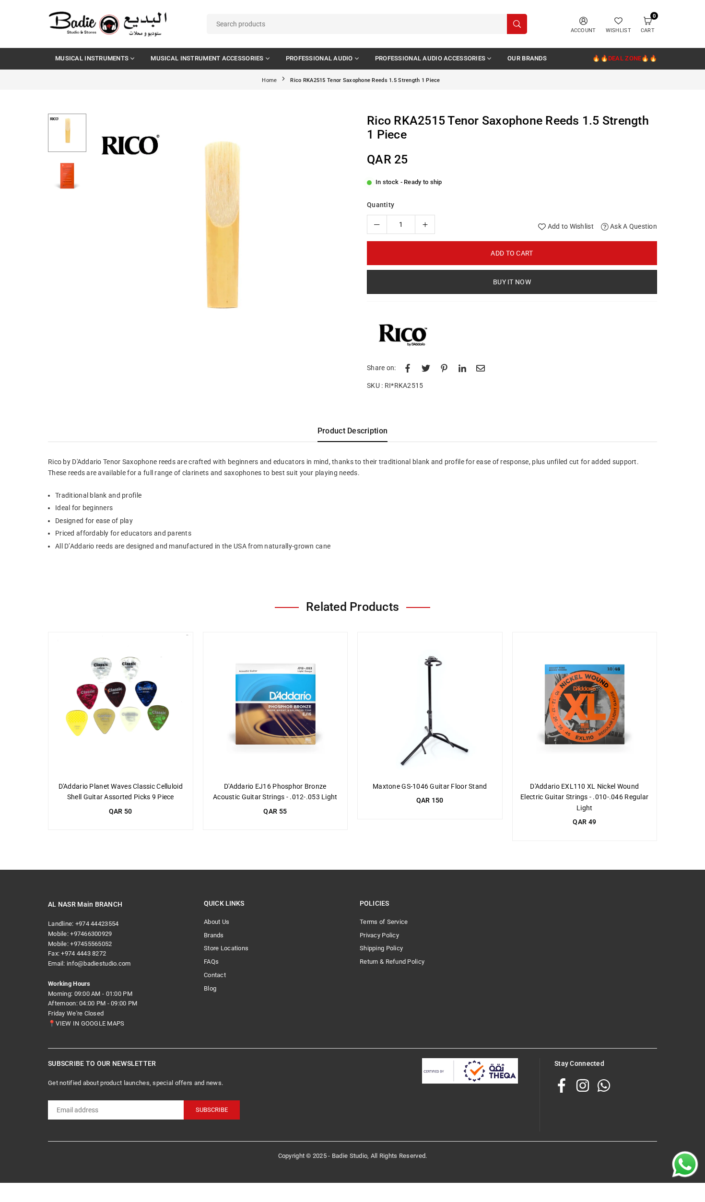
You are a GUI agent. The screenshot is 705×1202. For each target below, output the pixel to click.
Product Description (352, 430)
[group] (218, 241)
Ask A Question (633, 226)
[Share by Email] (480, 367)
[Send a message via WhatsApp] (685, 1164)
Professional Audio (319, 58)
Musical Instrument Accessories (207, 58)
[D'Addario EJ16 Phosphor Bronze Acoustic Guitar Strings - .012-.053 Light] (275, 704)
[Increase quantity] (425, 224)
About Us (216, 921)
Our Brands (527, 58)
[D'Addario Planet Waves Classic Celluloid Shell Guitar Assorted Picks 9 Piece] (120, 704)
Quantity (380, 205)
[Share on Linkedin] (462, 367)
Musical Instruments (92, 58)
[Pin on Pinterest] (444, 367)
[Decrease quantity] (377, 224)
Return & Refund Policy (392, 961)
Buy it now (512, 282)
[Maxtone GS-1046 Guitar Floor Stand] (430, 704)
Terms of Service (384, 921)
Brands (214, 935)
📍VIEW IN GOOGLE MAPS (86, 1023)
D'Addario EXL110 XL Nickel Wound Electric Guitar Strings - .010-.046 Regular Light (584, 797)
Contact (215, 975)
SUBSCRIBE (212, 1109)
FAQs (211, 961)
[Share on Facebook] (408, 367)
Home (269, 80)
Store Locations (226, 948)
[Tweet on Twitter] (426, 367)
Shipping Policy (381, 948)
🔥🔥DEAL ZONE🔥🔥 (624, 58)
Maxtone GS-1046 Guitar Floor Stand (430, 786)
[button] (330, 243)
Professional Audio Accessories (430, 58)
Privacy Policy (379, 935)
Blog (210, 988)
